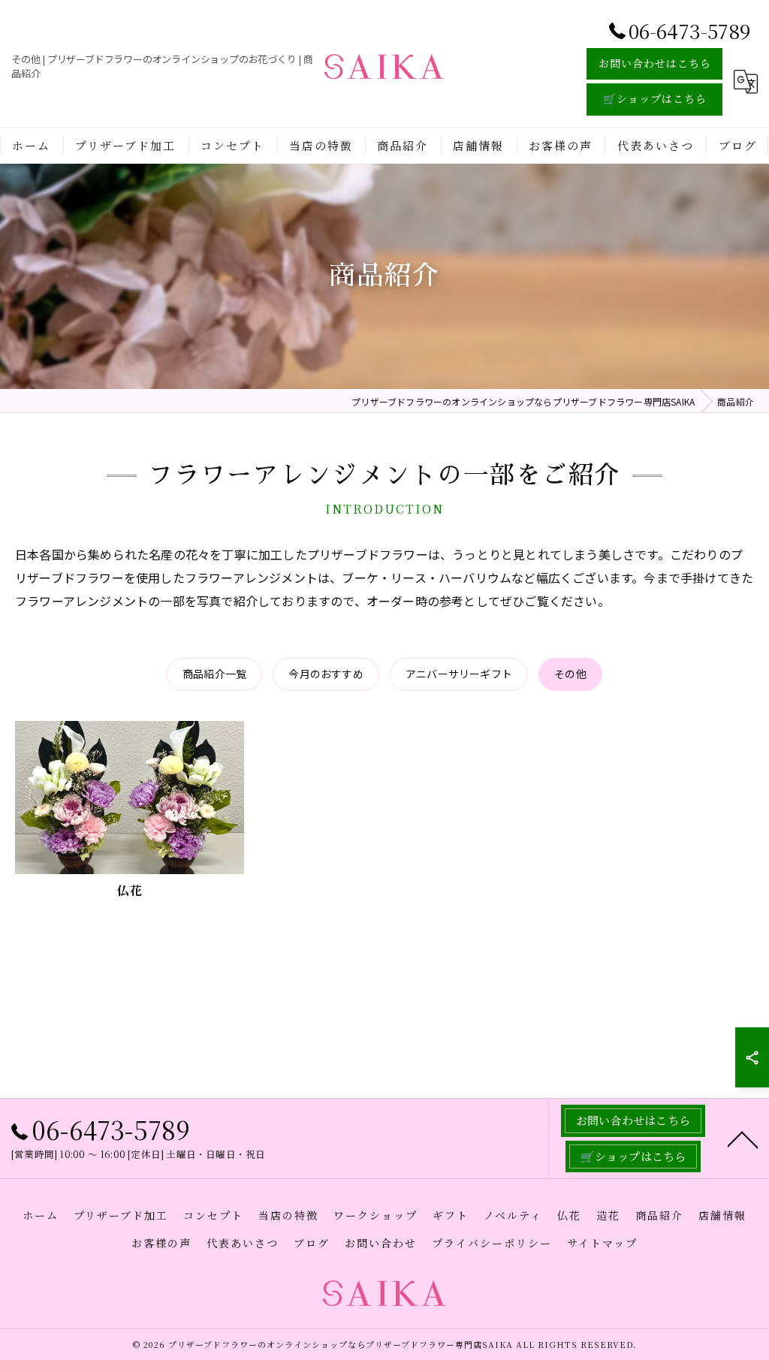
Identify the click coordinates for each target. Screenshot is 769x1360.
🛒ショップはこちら (655, 98)
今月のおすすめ (325, 673)
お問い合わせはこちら (655, 63)
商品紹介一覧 (214, 673)
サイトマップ (602, 1242)
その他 (570, 673)
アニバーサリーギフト (459, 673)
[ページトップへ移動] (743, 1138)
